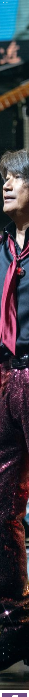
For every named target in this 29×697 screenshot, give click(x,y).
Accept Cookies (14, 695)
